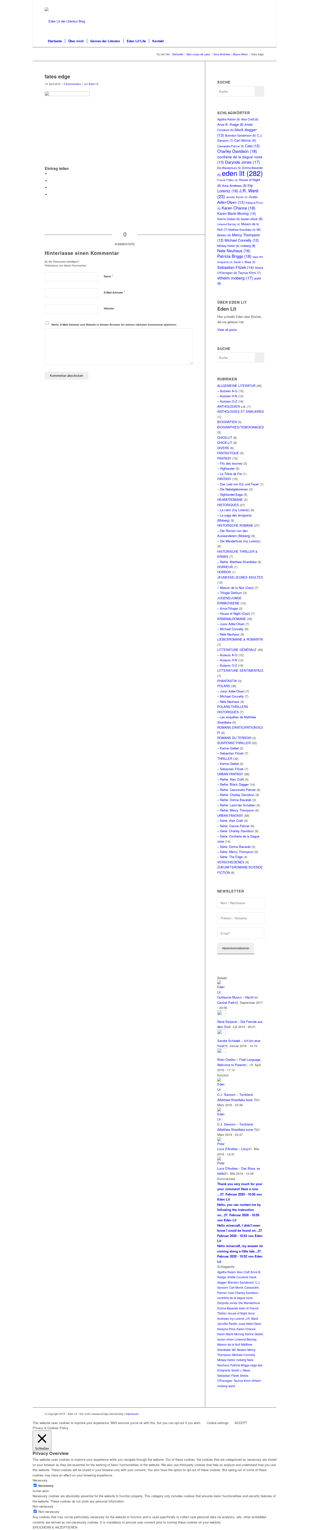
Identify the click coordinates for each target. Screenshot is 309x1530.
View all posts (227, 329)
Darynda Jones (242, 162)
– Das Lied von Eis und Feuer (238, 484)
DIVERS (223, 448)
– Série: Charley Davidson (235, 831)
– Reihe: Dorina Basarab (234, 799)
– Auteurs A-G (227, 655)
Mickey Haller (228, 246)
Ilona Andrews (234, 185)
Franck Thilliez (227, 180)
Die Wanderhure (249, 1303)
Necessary (46, 1486)
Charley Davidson (237, 151)
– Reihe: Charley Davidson (235, 794)
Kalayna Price (226, 1329)
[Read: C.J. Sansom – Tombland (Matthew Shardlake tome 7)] (221, 1119)
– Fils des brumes (229, 463)
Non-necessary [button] (43, 1506)
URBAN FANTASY (230, 774)
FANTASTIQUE (228, 453)
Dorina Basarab (227, 1308)
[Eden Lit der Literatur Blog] (65, 21)
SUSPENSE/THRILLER (234, 743)
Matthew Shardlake (242, 229)
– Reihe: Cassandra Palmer (236, 789)
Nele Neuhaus (233, 250)
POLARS (223, 686)
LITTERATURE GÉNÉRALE (237, 649)
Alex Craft (249, 119)
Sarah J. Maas (244, 262)
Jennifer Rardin (237, 197)
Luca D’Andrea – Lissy (233, 1148)
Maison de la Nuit (228, 1344)
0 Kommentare (72, 84)
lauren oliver (251, 219)
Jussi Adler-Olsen (237, 199)
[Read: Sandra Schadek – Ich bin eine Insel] (221, 1033)
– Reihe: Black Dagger (233, 784)
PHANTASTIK (227, 680)
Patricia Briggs (234, 256)
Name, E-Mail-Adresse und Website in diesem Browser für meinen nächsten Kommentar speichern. (114, 324)
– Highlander (226, 468)
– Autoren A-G (227, 391)
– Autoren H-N (227, 396)
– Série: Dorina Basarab (234, 846)
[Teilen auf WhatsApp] (50, 187)
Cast (252, 145)
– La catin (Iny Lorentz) (233, 510)
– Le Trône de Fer (229, 473)
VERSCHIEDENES (230, 862)
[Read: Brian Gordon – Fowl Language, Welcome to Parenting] (221, 1051)
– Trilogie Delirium (229, 592)
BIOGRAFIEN (227, 421)
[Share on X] (50, 180)
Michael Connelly (242, 240)
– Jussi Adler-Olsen (231, 624)
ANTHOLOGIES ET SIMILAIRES (240, 411)
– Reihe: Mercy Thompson (235, 810)
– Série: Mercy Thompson (235, 851)
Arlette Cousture (237, 1277)
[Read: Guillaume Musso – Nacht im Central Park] (221, 992)
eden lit (242, 173)
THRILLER (224, 758)
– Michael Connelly (230, 629)
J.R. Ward (251, 1318)
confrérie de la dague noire (235, 1298)
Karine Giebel (228, 219)
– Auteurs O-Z (227, 665)
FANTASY (224, 458)
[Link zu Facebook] (260, 3)
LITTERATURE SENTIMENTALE (240, 670)
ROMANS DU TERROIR (234, 737)
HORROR (224, 572)
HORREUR (225, 567)
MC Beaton (239, 1350)
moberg (247, 245)
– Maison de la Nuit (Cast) (235, 587)
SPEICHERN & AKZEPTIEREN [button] (55, 1527)
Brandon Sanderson (240, 135)
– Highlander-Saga (230, 494)
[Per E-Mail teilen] (50, 194)
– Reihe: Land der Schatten (236, 805)
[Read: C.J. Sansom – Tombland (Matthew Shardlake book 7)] (221, 1089)
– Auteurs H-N (227, 660)
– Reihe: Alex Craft (230, 779)
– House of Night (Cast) (233, 613)
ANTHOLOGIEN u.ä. (231, 406)
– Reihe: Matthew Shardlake (237, 561)
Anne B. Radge (230, 124)
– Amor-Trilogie (227, 608)
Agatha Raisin (228, 119)
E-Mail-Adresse (114, 292)
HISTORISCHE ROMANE (235, 525)
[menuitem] (55, 41)
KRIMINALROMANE (231, 618)
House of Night (237, 1313)
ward (231, 1386)
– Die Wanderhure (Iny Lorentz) (238, 541)
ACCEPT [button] (241, 1422)
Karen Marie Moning (236, 213)
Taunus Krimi (249, 272)
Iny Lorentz (235, 188)
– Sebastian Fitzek (230, 753)
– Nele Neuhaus (228, 634)
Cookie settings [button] (218, 1422)
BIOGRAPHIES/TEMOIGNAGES (240, 427)
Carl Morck (245, 140)
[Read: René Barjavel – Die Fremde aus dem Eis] (221, 1014)
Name (108, 276)
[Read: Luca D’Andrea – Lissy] (221, 1143)
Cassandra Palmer (230, 146)
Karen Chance (238, 208)
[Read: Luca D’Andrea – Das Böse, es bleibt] (221, 1163)
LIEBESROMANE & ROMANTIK (240, 639)
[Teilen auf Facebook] (50, 173)
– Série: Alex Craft (230, 820)
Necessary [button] (40, 1480)
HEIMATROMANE (230, 499)
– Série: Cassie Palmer (233, 826)
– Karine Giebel (228, 748)
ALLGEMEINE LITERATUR (236, 385)
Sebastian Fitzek (235, 267)
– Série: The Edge (230, 856)
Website (109, 308)
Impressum (132, 1414)
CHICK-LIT (224, 437)
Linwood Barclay (228, 224)
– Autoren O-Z (227, 401)
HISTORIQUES (228, 505)
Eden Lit (93, 84)
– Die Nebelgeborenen (232, 489)
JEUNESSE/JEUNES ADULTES (240, 577)
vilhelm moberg (235, 278)
